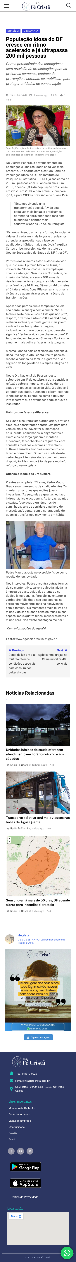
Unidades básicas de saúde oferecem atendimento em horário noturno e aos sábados (35, 754)
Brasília (13, 30)
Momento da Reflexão (21, 1108)
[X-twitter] (30, 1151)
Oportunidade (17, 1126)
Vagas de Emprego (20, 1120)
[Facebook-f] (11, 1151)
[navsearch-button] (68, 6)
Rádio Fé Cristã (18, 95)
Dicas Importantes (19, 1114)
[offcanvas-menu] (6, 6)
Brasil (12, 1139)
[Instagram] (20, 1151)
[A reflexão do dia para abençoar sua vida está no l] (38, 990)
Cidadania (31, 30)
